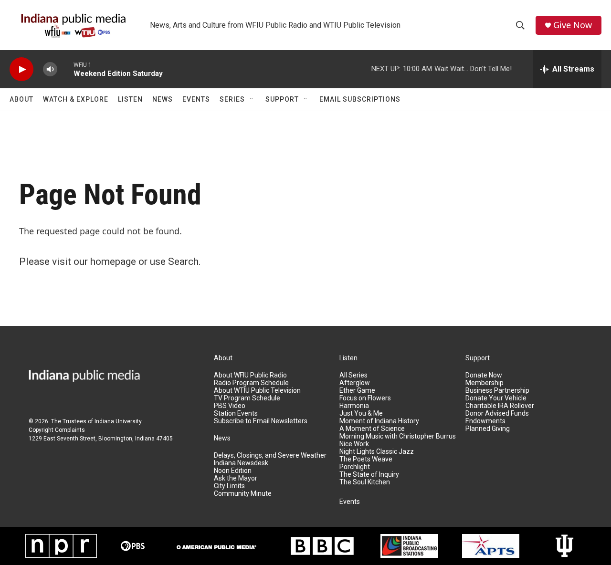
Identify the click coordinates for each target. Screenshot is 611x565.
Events (196, 99)
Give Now (572, 25)
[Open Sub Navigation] (252, 99)
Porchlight (354, 467)
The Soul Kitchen (364, 482)
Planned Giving (487, 428)
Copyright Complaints (57, 430)
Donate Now (483, 375)
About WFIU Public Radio (250, 375)
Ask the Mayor (235, 478)
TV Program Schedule (247, 398)
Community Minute (243, 493)
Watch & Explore (75, 99)
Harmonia (354, 405)
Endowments (485, 421)
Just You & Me (361, 413)
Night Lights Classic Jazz (376, 451)
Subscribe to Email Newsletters (260, 421)
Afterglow (354, 383)
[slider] (65, 69)
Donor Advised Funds (497, 413)
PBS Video (229, 405)
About (21, 99)
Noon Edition (233, 470)
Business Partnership (497, 390)
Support (282, 99)
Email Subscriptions (359, 99)
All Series (353, 375)
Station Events (236, 413)
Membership (484, 383)
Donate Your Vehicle (496, 398)
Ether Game (357, 390)
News (162, 99)
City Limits (229, 486)
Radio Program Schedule (251, 383)
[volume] (50, 69)
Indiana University (118, 421)
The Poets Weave (365, 459)
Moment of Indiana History (379, 421)
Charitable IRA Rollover (499, 405)
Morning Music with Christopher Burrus (397, 436)
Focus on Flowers (365, 398)
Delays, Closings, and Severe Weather (270, 455)
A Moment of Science (372, 428)
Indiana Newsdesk (241, 463)
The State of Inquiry (369, 474)
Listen (130, 99)
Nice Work (354, 444)
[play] (21, 69)
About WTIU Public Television (257, 390)
